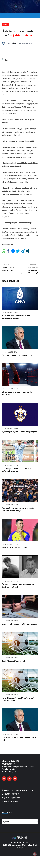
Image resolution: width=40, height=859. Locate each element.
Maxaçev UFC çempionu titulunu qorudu (19, 624)
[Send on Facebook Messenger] (13, 251)
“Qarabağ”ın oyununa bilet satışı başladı (19, 432)
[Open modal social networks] (27, 251)
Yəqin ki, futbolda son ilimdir (14, 547)
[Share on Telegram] (23, 251)
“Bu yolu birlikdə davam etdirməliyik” (18, 355)
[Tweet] (18, 251)
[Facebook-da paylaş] (8, 251)
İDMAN (5, 25)
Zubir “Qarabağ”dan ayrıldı (13, 661)
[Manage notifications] (35, 854)
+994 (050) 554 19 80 (11, 794)
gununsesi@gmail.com (12, 798)
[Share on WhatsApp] (4, 251)
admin (14, 43)
